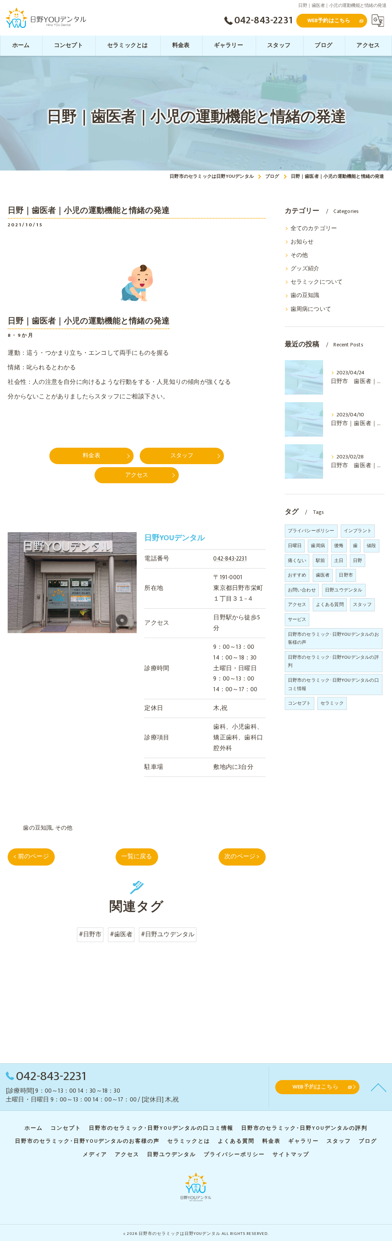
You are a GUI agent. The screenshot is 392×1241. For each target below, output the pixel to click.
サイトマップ (291, 1154)
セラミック (332, 703)
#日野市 (90, 934)
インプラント (358, 530)
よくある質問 (330, 604)
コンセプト (299, 703)
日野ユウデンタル (344, 590)
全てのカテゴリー (314, 228)
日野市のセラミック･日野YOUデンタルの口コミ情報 (333, 684)
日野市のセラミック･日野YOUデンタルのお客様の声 (333, 638)
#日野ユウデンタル (168, 934)
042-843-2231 (230, 559)
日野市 (346, 575)
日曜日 (295, 545)
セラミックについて (317, 282)
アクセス (297, 604)
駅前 (320, 560)
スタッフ (362, 604)
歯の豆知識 (37, 828)
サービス (297, 619)
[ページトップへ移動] (378, 1087)
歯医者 (323, 575)
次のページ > (242, 856)
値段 (371, 545)
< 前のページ (31, 856)
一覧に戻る (136, 856)
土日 (338, 560)
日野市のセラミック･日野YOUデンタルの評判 (333, 661)
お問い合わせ (302, 590)
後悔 (338, 545)
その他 (64, 828)
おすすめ (297, 575)
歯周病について (311, 309)
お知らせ (302, 242)
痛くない (297, 560)
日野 (357, 560)
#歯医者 (121, 934)
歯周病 (318, 545)
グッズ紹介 (305, 268)
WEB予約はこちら (329, 20)
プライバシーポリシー (311, 530)
